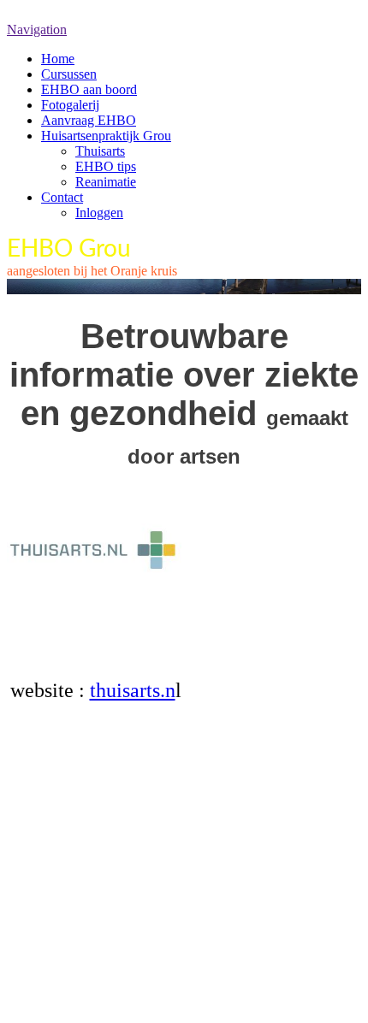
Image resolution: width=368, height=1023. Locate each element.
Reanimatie (105, 181)
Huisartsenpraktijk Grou (106, 135)
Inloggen (99, 212)
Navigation (37, 29)
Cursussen (69, 74)
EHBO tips (105, 166)
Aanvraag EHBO (88, 120)
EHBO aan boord (89, 89)
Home (57, 58)
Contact (62, 197)
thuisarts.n (132, 690)
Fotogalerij (70, 105)
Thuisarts (100, 151)
